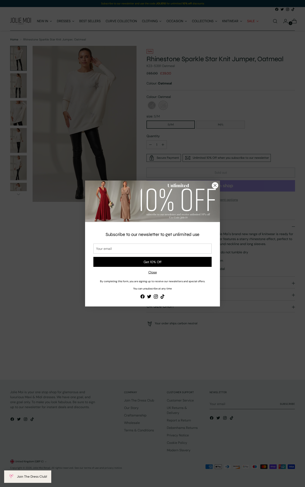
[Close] (215, 185)
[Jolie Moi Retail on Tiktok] (162, 297)
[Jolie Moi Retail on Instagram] (155, 297)
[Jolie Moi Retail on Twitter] (149, 297)
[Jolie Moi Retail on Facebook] (142, 297)
